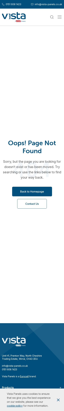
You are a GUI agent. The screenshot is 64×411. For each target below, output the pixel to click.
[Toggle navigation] (59, 17)
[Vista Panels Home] (14, 17)
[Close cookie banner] (58, 399)
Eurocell (24, 376)
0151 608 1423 (11, 4)
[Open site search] (51, 17)
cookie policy (15, 405)
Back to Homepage (32, 191)
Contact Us (32, 203)
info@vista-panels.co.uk (46, 4)
